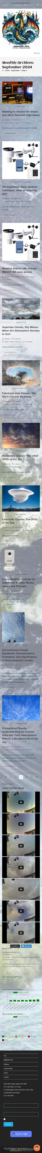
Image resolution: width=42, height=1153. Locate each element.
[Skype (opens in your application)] (22, 5)
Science (27, 277)
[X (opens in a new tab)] (2, 5)
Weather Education (15, 342)
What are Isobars (6, 954)
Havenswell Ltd (27, 1150)
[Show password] (37, 1114)
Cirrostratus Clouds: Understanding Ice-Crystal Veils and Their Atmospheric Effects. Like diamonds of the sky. (20, 735)
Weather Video (15, 201)
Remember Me (11, 1119)
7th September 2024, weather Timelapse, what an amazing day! (19, 190)
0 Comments (26, 123)
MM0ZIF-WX (8, 1060)
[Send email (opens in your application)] (32, 5)
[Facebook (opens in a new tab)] (4, 5)
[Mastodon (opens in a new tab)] (40, 5)
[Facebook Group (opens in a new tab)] (7, 5)
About (6, 1073)
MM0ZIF (7, 120)
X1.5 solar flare (9, 1095)
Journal (17, 123)
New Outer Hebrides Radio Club (11, 952)
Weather (6, 201)
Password (7, 1110)
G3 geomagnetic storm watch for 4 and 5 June (18, 1090)
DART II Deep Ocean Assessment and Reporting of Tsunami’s (19, 964)
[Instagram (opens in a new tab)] (14, 5)
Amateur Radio (8, 123)
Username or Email (10, 1101)
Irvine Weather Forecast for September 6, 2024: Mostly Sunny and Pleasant (18, 582)
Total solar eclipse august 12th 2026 (15, 1084)
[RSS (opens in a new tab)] (30, 5)
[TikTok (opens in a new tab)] (35, 5)
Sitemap (6, 1064)
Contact (6, 1077)
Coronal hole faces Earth (12, 1093)
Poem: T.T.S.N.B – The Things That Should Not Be (16, 966)
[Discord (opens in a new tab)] (37, 5)
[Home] (2, 70)
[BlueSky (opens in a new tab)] (27, 5)
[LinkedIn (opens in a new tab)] (17, 5)
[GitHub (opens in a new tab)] (19, 5)
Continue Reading (10, 134)
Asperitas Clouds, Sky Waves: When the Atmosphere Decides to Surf (21, 330)
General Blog (8, 1068)
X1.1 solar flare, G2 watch (12, 1087)
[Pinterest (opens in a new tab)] (12, 5)
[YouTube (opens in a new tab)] (24, 5)
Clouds (6, 342)
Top (5, 1056)
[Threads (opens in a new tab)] (10, 5)
